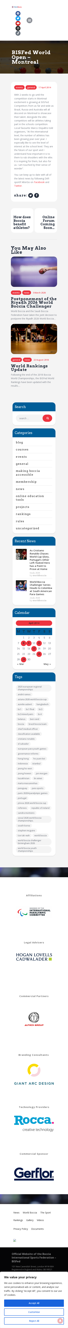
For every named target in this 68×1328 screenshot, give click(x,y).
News (26, 292)
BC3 (40, 709)
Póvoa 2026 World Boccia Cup (32, 803)
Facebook (39, 182)
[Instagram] (18, 28)
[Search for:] (34, 418)
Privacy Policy (20, 1228)
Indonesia (23, 763)
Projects (22, 507)
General (31, 87)
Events (19, 87)
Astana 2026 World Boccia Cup (32, 699)
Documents (37, 1228)
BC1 (19, 709)
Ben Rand (34, 719)
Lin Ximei (38, 778)
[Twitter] (18, 18)
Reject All (34, 1320)
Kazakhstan (23, 778)
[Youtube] (18, 23)
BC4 (39, 714)
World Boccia (40, 835)
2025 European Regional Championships (30, 688)
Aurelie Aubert (25, 704)
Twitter (18, 185)
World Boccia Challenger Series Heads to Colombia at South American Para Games (41, 588)
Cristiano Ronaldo (26, 738)
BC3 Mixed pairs (25, 714)
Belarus (21, 719)
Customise (34, 1312)
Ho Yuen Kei (39, 758)
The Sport (45, 1212)
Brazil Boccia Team (38, 724)
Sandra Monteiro (26, 812)
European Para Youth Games (32, 748)
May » (47, 664)
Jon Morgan (41, 773)
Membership (26, 481)
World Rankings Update (29, 368)
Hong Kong (23, 758)
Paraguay (22, 788)
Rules (20, 521)
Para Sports (37, 788)
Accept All (34, 1303)
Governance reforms (28, 753)
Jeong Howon (24, 773)
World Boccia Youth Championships (27, 849)
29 (23, 659)
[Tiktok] (18, 33)
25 (39, 654)
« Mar (20, 664)
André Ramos (24, 694)
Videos (40, 1220)
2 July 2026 (35, 597)
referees (22, 807)
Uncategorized (27, 528)
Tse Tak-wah (24, 835)
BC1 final (30, 709)
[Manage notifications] (60, 1320)
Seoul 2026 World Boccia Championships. (29, 819)
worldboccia (39, 575)
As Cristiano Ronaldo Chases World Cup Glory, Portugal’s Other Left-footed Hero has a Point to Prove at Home (40, 559)
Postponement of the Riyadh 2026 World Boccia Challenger (34, 302)
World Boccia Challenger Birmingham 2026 (29, 842)
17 (34, 648)
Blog (19, 442)
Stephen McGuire (26, 830)
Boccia (21, 724)
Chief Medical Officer (28, 728)
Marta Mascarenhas (27, 783)
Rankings (23, 514)
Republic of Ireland (40, 807)
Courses (22, 449)
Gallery (30, 1220)
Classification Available (29, 733)
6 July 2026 (35, 572)
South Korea (24, 825)
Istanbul (36, 763)
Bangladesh (43, 704)
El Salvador (23, 743)
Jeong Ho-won (25, 768)
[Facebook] (18, 13)
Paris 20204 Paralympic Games (33, 793)
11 (39, 643)
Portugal (22, 798)
